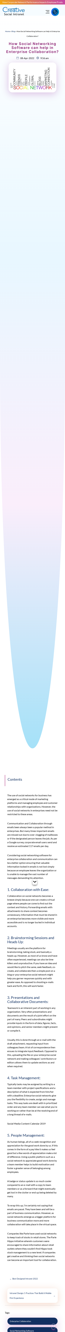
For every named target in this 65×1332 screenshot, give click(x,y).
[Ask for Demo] (55, 12)
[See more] (34, 882)
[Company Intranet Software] (14, 17)
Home (7, 31)
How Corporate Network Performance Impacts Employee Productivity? (32, 2)
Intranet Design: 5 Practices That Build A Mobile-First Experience (32, 1295)
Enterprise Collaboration (20, 1321)
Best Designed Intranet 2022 (24, 1278)
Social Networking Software (22, 1331)
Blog (13, 31)
